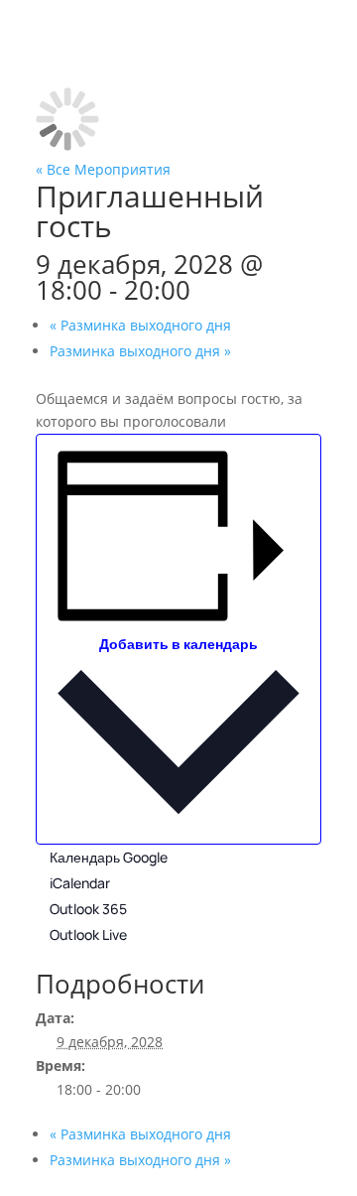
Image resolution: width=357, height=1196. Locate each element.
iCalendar (80, 882)
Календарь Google (109, 857)
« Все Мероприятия (103, 169)
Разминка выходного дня (140, 325)
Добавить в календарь (178, 643)
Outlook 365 (88, 908)
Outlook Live (88, 934)
